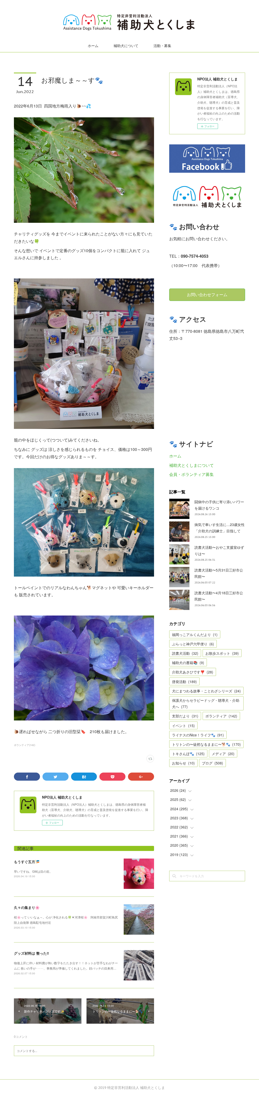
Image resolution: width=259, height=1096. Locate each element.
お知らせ (183, 762)
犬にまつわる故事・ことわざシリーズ (206, 690)
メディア (223, 753)
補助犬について (126, 45)
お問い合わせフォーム (207, 294)
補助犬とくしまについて (191, 465)
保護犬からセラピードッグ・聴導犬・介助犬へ (205, 703)
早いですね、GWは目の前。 (33, 871)
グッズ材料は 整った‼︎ (31, 953)
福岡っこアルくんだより (195, 634)
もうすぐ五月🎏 (26, 861)
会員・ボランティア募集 (191, 474)
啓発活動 (184, 681)
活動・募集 (162, 45)
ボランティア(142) (24, 745)
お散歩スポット (222, 653)
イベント (183, 725)
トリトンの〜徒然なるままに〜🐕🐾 (206, 744)
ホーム (93, 45)
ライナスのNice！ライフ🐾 (198, 734)
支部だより (185, 715)
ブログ (212, 762)
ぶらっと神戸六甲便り (193, 643)
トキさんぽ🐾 (188, 753)
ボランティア (221, 715)
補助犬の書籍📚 (188, 662)
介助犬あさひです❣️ (192, 671)
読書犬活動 (185, 653)
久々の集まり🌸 (26, 907)
